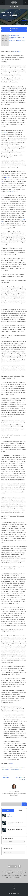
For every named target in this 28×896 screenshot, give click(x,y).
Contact (14, 890)
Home (14, 885)
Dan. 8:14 (7, 177)
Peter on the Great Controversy (20, 778)
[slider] (24, 20)
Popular (7, 810)
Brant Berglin (13, 37)
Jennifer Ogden (6, 769)
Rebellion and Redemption (17, 40)
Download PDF (14, 30)
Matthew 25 (4, 132)
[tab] (8, 810)
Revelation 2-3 (17, 51)
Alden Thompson (14, 35)
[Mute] (20, 20)
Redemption (6, 777)
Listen (14, 888)
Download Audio (14, 28)
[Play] (2, 20)
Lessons (11, 763)
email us (21, 873)
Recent (20, 810)
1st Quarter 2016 (5, 767)
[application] (14, 20)
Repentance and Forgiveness (15, 822)
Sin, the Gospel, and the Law (14, 829)
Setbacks (9, 814)
